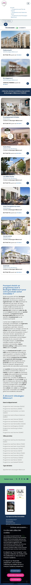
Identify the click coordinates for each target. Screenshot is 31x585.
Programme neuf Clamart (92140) (13, 419)
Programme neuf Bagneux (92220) (13, 426)
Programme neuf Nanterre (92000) (13, 421)
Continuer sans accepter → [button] (18, 527)
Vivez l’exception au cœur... (12, 206)
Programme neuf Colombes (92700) (13, 406)
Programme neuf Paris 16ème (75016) (14, 444)
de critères (7, 21)
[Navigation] (28, 3)
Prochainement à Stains (11, 117)
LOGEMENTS (22, 28)
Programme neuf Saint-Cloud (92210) (14, 446)
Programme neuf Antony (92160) (12, 409)
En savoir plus (15, 571)
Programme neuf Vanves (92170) (12, 451)
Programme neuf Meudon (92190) (13, 448)
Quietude (6, 266)
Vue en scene (7, 236)
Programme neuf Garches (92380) (13, 432)
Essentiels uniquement (15, 575)
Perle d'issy (6, 147)
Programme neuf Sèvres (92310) (12, 460)
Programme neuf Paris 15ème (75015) (14, 453)
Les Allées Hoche (8, 176)
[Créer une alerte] (6, 24)
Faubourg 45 (7, 50)
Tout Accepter (15, 579)
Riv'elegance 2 (8, 78)
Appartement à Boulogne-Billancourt (14, 469)
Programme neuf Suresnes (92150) (13, 455)
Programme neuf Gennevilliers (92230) (14, 424)
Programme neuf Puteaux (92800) (13, 458)
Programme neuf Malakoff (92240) (13, 462)
